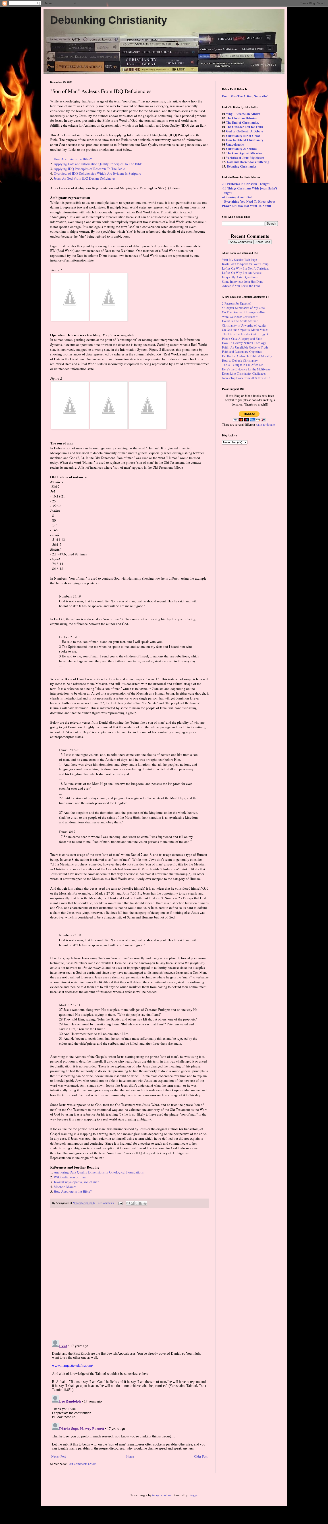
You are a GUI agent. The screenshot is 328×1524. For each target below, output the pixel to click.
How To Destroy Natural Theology (244, 343)
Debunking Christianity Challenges (244, 373)
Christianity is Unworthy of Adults (244, 325)
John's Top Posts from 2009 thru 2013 (246, 378)
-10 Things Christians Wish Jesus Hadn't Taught (249, 190)
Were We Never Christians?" (240, 317)
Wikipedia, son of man (70, 1177)
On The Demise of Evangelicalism (244, 312)
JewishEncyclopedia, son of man (76, 1182)
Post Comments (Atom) (83, 1464)
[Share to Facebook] (141, 1203)
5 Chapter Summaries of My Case (243, 308)
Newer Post (58, 1456)
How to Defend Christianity (244, 140)
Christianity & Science (241, 148)
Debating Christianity (241, 166)
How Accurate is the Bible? (73, 159)
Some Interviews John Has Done (242, 281)
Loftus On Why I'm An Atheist (242, 272)
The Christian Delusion (241, 118)
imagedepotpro (161, 1495)
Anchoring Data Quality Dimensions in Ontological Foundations (99, 1172)
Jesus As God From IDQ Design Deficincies (84, 178)
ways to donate (265, 424)
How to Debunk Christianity (240, 360)
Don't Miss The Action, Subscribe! (245, 96)
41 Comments (106, 1203)
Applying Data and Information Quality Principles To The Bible (98, 164)
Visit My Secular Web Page (239, 259)
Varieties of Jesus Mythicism (245, 157)
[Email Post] (120, 1203)
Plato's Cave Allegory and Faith (242, 338)
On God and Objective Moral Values (245, 329)
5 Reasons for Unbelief (236, 303)
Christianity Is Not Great (243, 135)
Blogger (193, 1495)
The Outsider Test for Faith (244, 126)
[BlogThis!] (132, 1203)
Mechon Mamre (65, 1186)
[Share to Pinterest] (145, 1203)
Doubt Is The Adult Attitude (240, 321)
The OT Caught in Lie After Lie (242, 365)
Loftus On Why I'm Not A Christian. (245, 268)
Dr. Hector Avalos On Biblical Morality (247, 356)
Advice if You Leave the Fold (241, 286)
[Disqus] (129, 1274)
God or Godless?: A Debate (244, 131)
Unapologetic (235, 144)
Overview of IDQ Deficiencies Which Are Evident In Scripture (97, 173)
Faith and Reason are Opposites (242, 351)
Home (130, 1456)
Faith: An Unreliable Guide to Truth (245, 347)
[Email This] (128, 1203)
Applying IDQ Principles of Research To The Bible (89, 168)
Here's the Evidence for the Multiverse (246, 369)
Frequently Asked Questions (239, 277)
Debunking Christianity (108, 20)
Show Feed (262, 242)
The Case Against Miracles (244, 153)
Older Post (201, 1456)
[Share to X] (136, 1203)
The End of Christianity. (242, 122)
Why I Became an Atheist (243, 113)
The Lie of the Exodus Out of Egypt (245, 334)
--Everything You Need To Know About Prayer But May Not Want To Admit (248, 203)
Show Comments (241, 242)
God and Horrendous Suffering (248, 161)
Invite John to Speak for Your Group (245, 264)
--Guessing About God (237, 197)
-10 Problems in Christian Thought (246, 183)
